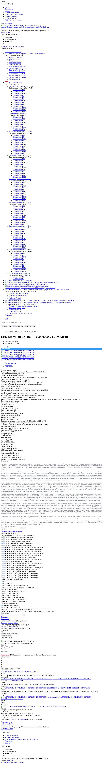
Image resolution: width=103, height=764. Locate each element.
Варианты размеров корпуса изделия (14, 611)
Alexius (10, 760)
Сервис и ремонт (10, 18)
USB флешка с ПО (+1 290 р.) (13, 597)
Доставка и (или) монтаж (9, 626)
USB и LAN (7, 583)
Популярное (9, 315)
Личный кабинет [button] (6, 23)
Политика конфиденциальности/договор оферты (21, 739)
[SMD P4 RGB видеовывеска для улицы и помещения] (21, 559)
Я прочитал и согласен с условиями (22, 719)
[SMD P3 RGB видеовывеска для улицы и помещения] (21, 563)
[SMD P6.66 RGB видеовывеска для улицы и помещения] (22, 553)
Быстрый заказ (21, 621)
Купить (23, 528)
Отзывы (7, 317)
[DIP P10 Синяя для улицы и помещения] (16, 541)
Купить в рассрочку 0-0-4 (9, 623)
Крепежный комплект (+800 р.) (14, 601)
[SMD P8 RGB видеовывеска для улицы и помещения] (21, 551)
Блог (6, 319)
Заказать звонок (18, 46)
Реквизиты (8, 741)
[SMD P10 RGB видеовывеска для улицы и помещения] (21, 549)
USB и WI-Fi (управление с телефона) (16, 585)
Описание (8, 365)
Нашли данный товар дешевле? (11, 532)
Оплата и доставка (11, 735)
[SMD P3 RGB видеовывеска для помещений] (18, 565)
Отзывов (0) (9, 367)
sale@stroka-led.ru (7, 729)
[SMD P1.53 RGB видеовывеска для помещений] (19, 578)
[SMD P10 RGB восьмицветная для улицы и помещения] (22, 547)
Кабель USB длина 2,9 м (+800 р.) (14, 599)
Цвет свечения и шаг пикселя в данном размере (17, 535)
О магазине (9, 9)
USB (5, 581)
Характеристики (10, 363)
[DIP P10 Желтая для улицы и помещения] (17, 543)
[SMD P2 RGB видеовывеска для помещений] (18, 572)
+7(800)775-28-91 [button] (7, 723)
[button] (25, 27)
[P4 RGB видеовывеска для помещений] (16, 561)
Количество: (5, 613)
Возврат (7, 743)
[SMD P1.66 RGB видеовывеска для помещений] (19, 576)
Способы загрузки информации (12, 579)
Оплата (7, 11)
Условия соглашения (12, 13)
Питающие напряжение (9, 603)
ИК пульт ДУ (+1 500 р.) (11, 595)
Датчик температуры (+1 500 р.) (14, 591)
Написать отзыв (6, 636)
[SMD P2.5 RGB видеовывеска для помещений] (19, 570)
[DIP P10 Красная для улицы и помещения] (17, 537)
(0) (8, 347)
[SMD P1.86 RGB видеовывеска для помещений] (19, 574)
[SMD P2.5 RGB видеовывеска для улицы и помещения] (22, 567)
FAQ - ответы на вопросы (14, 20)
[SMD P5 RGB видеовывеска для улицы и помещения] (21, 555)
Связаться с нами (7, 725)
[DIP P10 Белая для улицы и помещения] (16, 539)
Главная (7, 7)
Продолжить (5, 657)
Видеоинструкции (11, 16)
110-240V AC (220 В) (10, 605)
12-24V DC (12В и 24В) (11, 607)
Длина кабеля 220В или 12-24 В (12, 609)
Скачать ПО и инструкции (14, 14)
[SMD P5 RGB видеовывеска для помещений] (18, 557)
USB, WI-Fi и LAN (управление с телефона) (18, 587)
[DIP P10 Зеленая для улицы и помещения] (17, 545)
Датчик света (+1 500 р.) (11, 593)
